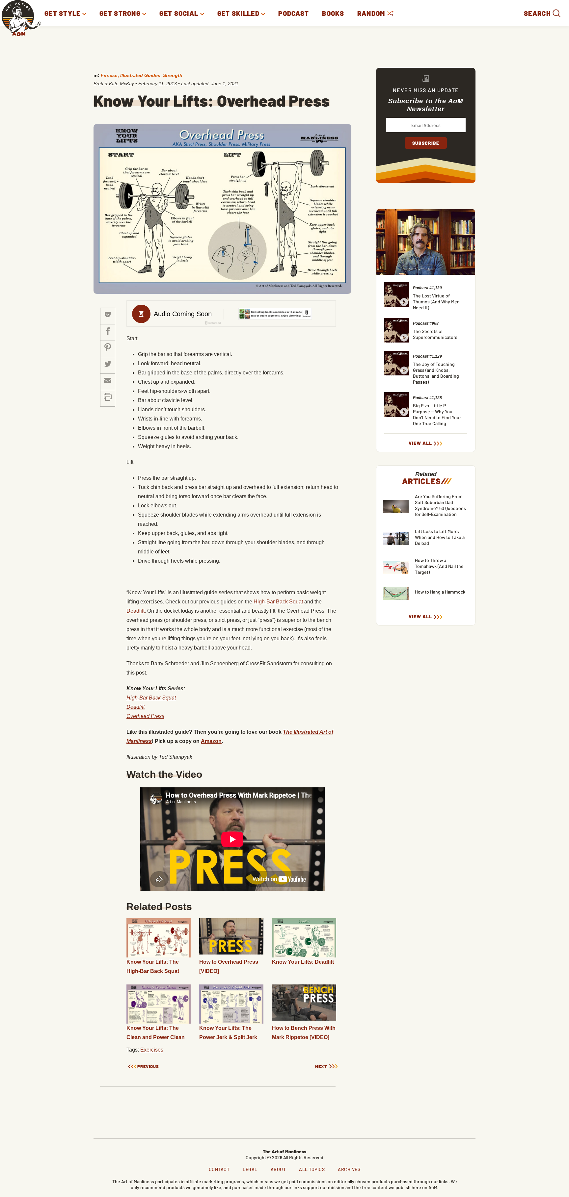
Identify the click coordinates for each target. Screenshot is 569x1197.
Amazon (211, 741)
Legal (250, 1169)
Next (321, 1066)
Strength (172, 75)
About (278, 1169)
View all (420, 443)
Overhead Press (145, 716)
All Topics (312, 1169)
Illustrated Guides (140, 75)
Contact (219, 1169)
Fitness (109, 75)
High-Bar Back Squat (278, 601)
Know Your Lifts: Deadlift (303, 962)
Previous (148, 1066)
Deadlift (135, 611)
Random (372, 13)
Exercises (151, 1050)
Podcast (293, 13)
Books (333, 13)
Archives (349, 1169)
